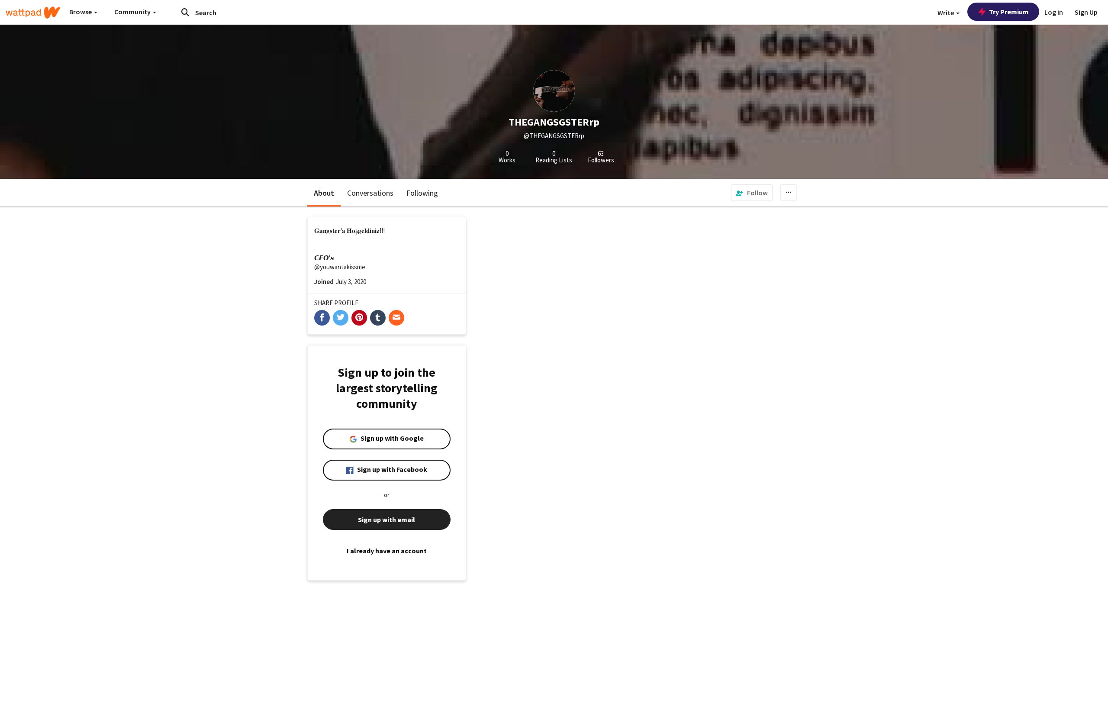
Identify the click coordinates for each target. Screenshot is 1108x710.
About (324, 193)
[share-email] (396, 318)
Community (133, 11)
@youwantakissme (339, 267)
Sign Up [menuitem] (1086, 12)
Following (422, 193)
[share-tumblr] (378, 318)
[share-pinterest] (359, 318)
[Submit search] (185, 12)
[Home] (33, 12)
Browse (81, 11)
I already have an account (387, 550)
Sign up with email (386, 519)
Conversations (370, 193)
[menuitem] (752, 192)
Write (946, 12)
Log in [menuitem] (1053, 12)
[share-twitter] (340, 318)
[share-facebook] (322, 318)
